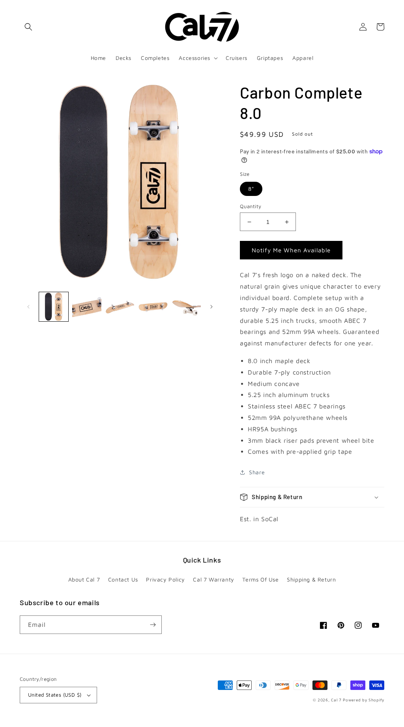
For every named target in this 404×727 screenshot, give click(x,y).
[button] (28, 26)
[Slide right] (211, 306)
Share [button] (257, 472)
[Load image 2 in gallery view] (86, 306)
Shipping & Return (311, 579)
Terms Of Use (260, 579)
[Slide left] (28, 306)
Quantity (250, 206)
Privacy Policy (165, 579)
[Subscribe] (152, 624)
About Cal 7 (84, 579)
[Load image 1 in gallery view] (53, 306)
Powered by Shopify (363, 699)
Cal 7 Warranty (213, 579)
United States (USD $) (54, 695)
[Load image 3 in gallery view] (120, 306)
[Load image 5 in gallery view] (186, 306)
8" (251, 188)
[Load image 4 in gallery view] (153, 306)
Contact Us (123, 579)
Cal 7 (336, 699)
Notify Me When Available (291, 250)
